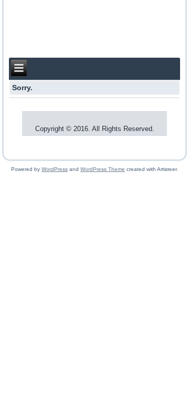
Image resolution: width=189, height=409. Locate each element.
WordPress (54, 169)
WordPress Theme (102, 169)
